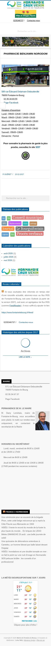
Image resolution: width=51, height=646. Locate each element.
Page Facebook (11, 102)
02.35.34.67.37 (12, 394)
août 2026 (8, 253)
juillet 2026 (8, 257)
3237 (38, 147)
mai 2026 (8, 260)
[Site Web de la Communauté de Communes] (14, 2)
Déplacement (15, 223)
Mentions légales (29, 640)
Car (9, 218)
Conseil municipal (28, 217)
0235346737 (18, 20)
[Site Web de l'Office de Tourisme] (32, 2)
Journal (7, 229)
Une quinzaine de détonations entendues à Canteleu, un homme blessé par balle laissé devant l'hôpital (24, 544)
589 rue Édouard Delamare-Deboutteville (20, 91)
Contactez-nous (33, 20)
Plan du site (41, 640)
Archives (25, 351)
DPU (4, 223)
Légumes (5, 234)
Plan (12, 234)
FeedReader (15, 305)
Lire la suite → (25, 357)
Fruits (25, 223)
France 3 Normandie (17, 512)
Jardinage (33, 223)
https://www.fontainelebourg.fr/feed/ (17, 312)
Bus (3, 218)
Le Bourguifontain (29, 229)
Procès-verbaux (30, 234)
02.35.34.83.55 (10, 99)
